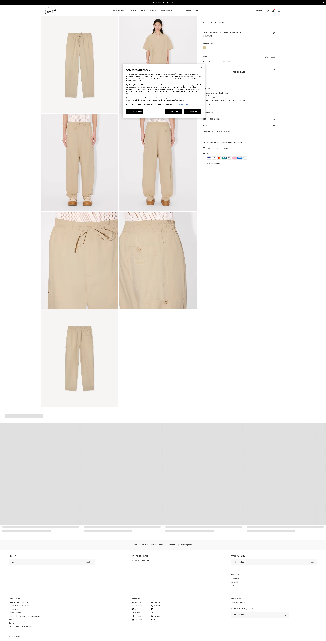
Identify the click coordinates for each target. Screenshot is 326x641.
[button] (52, 562)
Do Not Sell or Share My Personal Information (25, 616)
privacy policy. (183, 104)
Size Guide (271, 57)
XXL (229, 62)
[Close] (202, 67)
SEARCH (259, 10)
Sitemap (12, 619)
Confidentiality (14, 609)
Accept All (192, 111)
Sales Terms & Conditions (18, 602)
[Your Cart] (278, 10)
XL (224, 62)
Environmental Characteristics (20, 626)
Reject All (174, 111)
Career (11, 623)
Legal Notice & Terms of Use (19, 606)
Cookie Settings (15, 612)
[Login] (273, 10)
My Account (235, 579)
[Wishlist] (273, 33)
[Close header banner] (323, 2)
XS (204, 62)
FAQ (232, 585)
